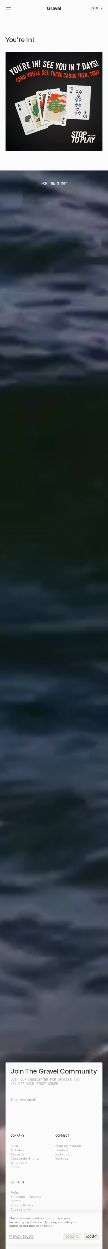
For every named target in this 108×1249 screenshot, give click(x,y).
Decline (72, 1236)
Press (15, 1167)
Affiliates (17, 1150)
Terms (16, 1201)
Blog (14, 1146)
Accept (91, 1236)
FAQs (15, 1192)
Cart (96, 8)
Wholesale (19, 1163)
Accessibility (21, 1209)
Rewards (18, 1154)
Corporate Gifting (25, 1158)
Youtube (62, 1158)
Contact (61, 1150)
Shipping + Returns (26, 1197)
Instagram (63, 1154)
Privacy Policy (22, 1205)
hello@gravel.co (68, 1146)
